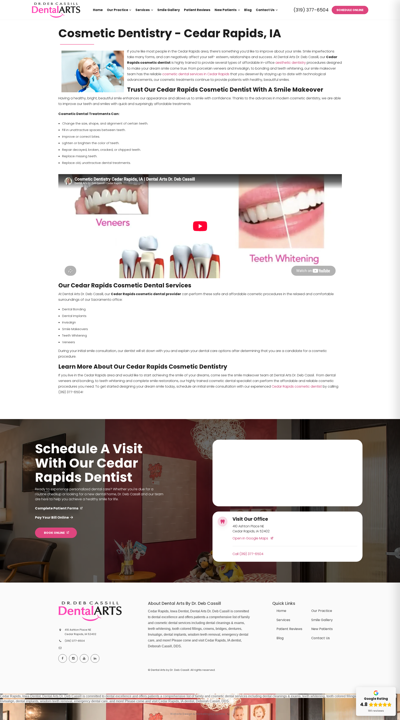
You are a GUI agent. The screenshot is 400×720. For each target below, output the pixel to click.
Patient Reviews (289, 628)
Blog (280, 638)
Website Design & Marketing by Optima (197, 714)
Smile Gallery (322, 620)
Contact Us (320, 638)
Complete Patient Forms (56, 508)
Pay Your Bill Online (52, 517)
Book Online (54, 533)
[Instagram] (73, 658)
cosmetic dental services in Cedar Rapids (195, 74)
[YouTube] (84, 658)
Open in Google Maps (250, 538)
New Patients (322, 628)
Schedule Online (350, 10)
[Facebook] (62, 658)
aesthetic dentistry (290, 62)
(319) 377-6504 (311, 10)
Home (281, 610)
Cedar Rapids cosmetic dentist (297, 386)
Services (283, 620)
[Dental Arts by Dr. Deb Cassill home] (90, 611)
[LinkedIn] (95, 658)
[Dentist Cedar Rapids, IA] (56, 19)
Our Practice (321, 610)
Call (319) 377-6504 (247, 554)
